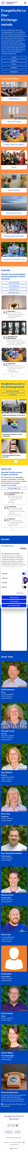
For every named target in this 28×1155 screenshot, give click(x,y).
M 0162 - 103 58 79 (7, 1018)
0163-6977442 (7, 939)
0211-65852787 (7, 858)
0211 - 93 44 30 (7, 978)
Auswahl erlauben (14, 601)
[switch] (24, 582)
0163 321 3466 (8, 899)
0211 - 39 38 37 (7, 696)
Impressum (6, 1142)
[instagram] (12, 1125)
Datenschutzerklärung (16, 1142)
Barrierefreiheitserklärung (14, 1137)
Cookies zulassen (14, 597)
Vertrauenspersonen (12, 1101)
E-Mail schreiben (6, 698)
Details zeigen (20, 593)
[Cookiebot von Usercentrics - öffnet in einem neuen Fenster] (20, 549)
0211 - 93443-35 (7, 818)
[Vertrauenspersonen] (14, 1077)
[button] (24, 3)
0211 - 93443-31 (7, 779)
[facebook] (9, 1125)
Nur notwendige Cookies (14, 605)
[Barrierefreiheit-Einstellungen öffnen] (25, 580)
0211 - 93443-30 (7, 737)
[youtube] (16, 1125)
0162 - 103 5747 (7, 1057)
